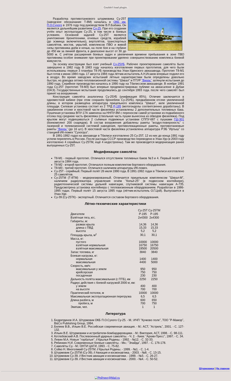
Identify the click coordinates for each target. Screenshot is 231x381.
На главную (223, 368)
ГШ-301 (179, 119)
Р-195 (117, 106)
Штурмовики (206, 368)
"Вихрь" (146, 80)
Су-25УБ (119, 64)
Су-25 (97, 28)
